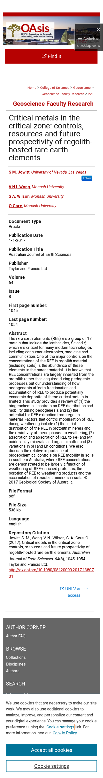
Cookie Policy (65, 733)
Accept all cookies (51, 750)
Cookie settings (60, 727)
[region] (51, 736)
